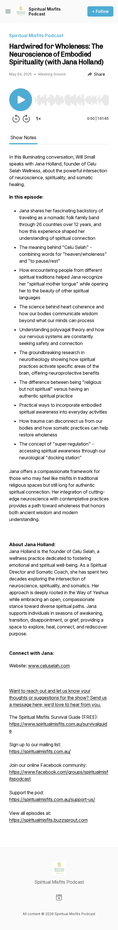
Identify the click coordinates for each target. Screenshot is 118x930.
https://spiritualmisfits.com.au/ (40, 751)
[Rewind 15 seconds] (16, 119)
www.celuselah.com (49, 665)
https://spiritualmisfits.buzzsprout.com (48, 820)
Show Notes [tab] (23, 137)
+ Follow (100, 11)
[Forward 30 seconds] (26, 119)
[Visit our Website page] (59, 897)
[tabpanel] (59, 491)
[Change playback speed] (38, 119)
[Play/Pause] (20, 99)
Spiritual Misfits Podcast (45, 12)
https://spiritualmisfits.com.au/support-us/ (52, 799)
